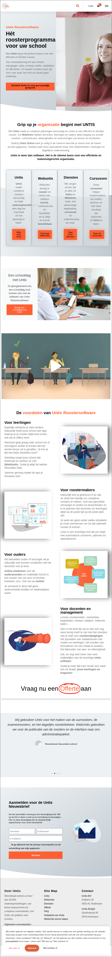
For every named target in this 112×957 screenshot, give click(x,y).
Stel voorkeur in (50, 948)
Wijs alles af (14, 948)
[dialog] (56, 478)
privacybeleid (12, 941)
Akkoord (32, 948)
